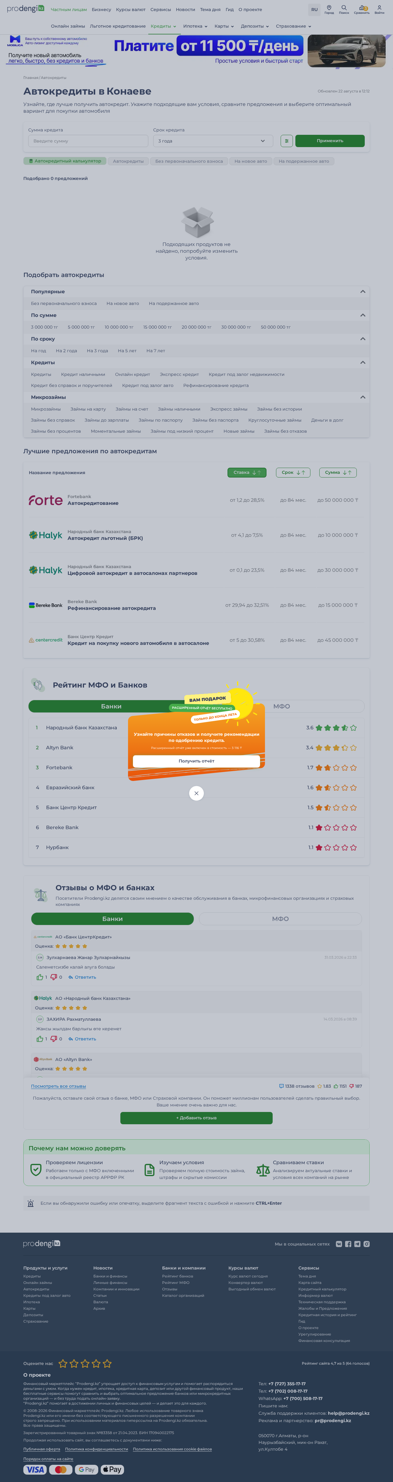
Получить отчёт (196, 761)
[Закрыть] (196, 793)
